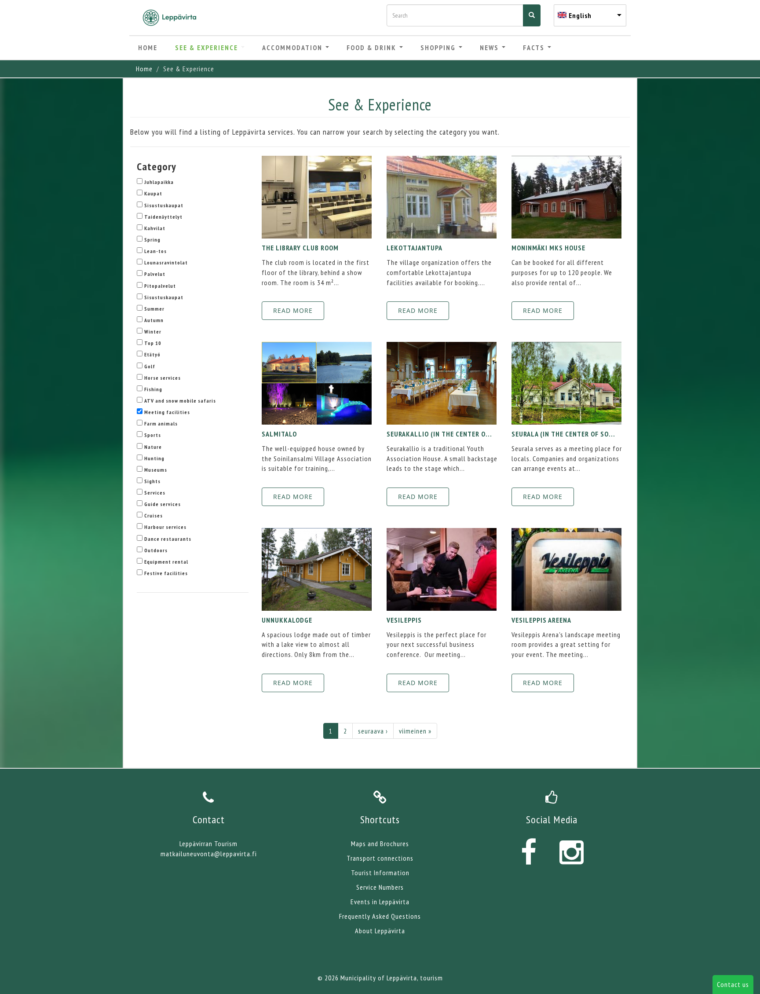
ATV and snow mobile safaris (180, 400)
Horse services (162, 377)
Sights (152, 481)
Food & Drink (372, 47)
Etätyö (152, 354)
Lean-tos (155, 251)
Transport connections (380, 858)
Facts (535, 47)
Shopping (439, 47)
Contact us (733, 984)
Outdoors (156, 550)
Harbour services (165, 527)
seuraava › (373, 730)
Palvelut (154, 274)
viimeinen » (415, 730)
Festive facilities (166, 573)
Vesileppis (404, 620)
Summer (154, 308)
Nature (153, 447)
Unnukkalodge (287, 620)
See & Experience (207, 47)
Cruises (153, 515)
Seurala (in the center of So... (563, 433)
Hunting (154, 458)
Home (147, 47)
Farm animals (161, 423)
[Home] (173, 17)
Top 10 (152, 343)
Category (156, 166)
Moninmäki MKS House (548, 247)
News (490, 47)
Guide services (162, 504)
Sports (152, 435)
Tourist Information (380, 872)
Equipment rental (166, 561)
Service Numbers (380, 887)
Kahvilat (154, 228)
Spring (152, 239)
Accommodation (293, 47)
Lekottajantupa (414, 247)
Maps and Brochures (380, 843)
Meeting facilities (167, 412)
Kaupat (153, 193)
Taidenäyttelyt (163, 216)
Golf (149, 366)
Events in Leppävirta (380, 901)
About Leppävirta (380, 930)
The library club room (300, 247)
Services (154, 492)
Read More (293, 310)
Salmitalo (279, 433)
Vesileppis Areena (541, 620)
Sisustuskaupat (163, 205)
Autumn (154, 320)
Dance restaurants (167, 539)
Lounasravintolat (166, 262)
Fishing (153, 389)
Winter (152, 331)
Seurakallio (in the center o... (439, 433)
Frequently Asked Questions (380, 916)
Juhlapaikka (159, 182)
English (580, 15)
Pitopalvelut (160, 285)
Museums (155, 469)
